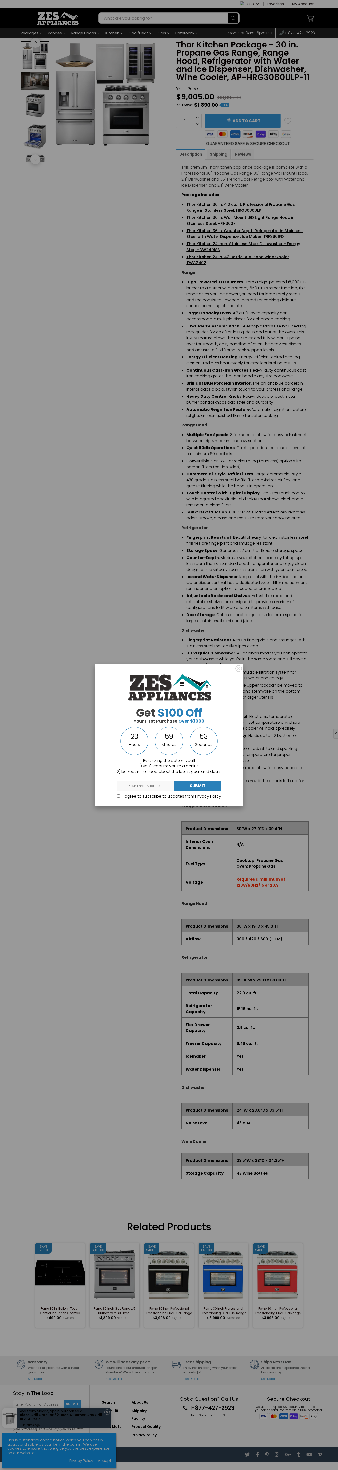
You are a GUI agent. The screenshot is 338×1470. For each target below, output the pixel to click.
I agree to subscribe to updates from (171, 796)
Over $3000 (191, 721)
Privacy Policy (208, 796)
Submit (198, 786)
